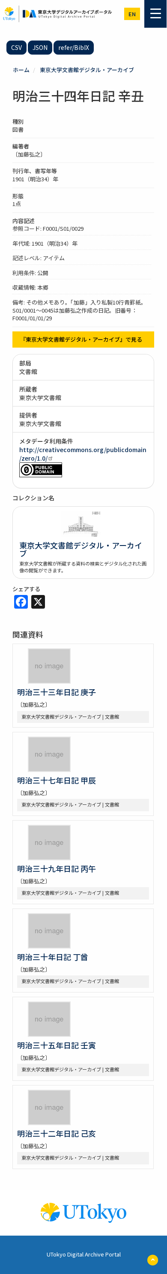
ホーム (21, 70)
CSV (16, 47)
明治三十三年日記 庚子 (56, 691)
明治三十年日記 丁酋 (52, 956)
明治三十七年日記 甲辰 (56, 780)
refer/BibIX (73, 47)
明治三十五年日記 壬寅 (56, 1045)
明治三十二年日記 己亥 (56, 1133)
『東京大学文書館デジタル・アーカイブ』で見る (81, 339)
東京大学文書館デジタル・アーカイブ (87, 70)
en (132, 14)
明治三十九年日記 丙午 (56, 868)
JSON (40, 47)
